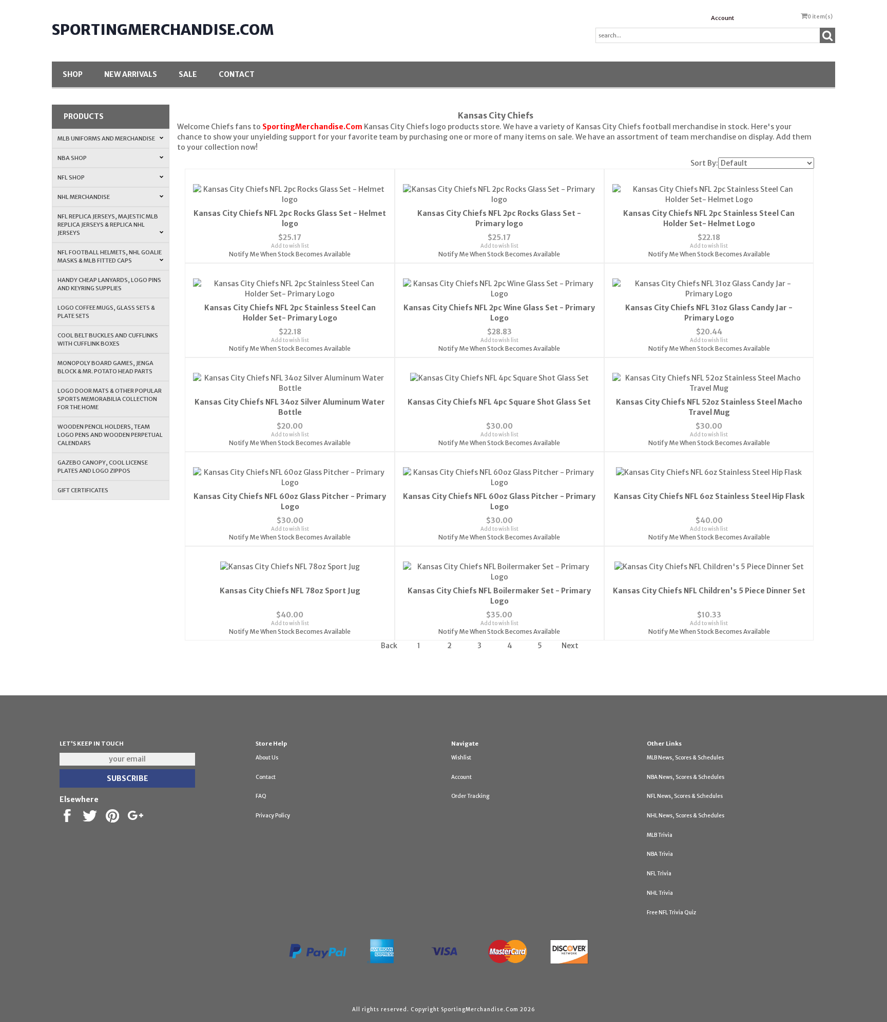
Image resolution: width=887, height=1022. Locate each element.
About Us (267, 757)
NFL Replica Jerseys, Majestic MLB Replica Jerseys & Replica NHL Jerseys (107, 224)
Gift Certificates (82, 490)
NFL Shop (71, 177)
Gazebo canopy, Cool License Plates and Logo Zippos (102, 466)
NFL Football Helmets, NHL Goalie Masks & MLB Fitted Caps (109, 256)
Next (570, 645)
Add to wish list (290, 246)
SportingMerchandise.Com (163, 30)
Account (722, 18)
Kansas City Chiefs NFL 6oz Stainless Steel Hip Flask (709, 496)
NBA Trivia (660, 854)
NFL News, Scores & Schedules (685, 796)
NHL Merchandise (83, 197)
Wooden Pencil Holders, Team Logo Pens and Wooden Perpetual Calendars (110, 435)
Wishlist (461, 757)
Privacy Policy (273, 815)
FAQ (261, 796)
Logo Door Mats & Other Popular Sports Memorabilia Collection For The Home (109, 399)
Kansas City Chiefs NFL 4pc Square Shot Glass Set (499, 402)
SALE (188, 74)
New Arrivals (130, 74)
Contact (237, 74)
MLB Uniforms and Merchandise (106, 138)
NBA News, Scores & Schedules (685, 777)
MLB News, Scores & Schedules (685, 757)
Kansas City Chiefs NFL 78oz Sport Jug (290, 590)
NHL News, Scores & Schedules (685, 815)
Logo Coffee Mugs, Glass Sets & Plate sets (106, 311)
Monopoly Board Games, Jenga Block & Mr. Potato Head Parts (105, 367)
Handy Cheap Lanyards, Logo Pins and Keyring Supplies (109, 284)
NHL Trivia (660, 893)
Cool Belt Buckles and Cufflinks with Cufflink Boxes (107, 339)
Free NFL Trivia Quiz (671, 912)
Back (389, 645)
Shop (73, 74)
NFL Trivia (659, 873)
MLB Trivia (659, 835)
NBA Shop (72, 158)
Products (84, 116)
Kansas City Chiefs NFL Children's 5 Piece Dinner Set (709, 590)
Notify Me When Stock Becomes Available (290, 254)
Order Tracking (470, 796)
